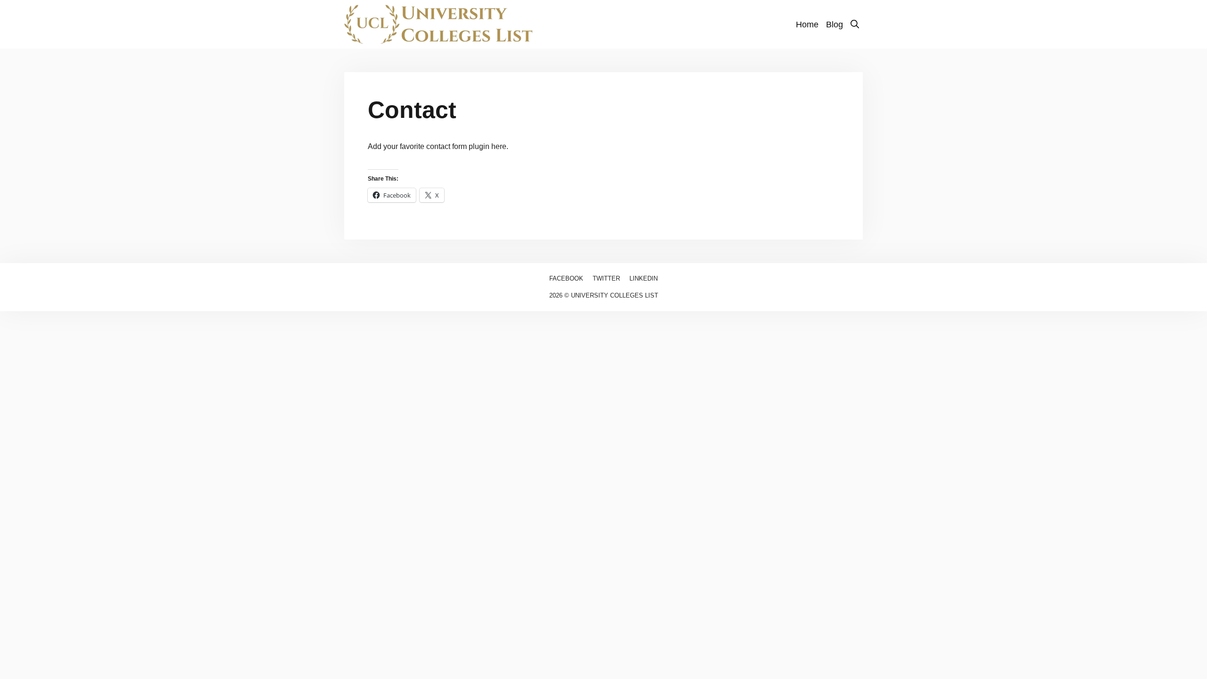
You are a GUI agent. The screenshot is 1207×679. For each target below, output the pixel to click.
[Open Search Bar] (855, 24)
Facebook (566, 278)
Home (807, 24)
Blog (834, 24)
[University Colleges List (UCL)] (438, 24)
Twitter (606, 278)
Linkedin (643, 278)
